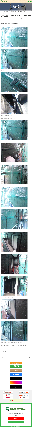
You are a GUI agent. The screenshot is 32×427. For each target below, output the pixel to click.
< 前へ (2, 357)
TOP (1, 11)
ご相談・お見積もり (16, 422)
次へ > (29, 357)
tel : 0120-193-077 (16, 418)
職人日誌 (4, 11)
